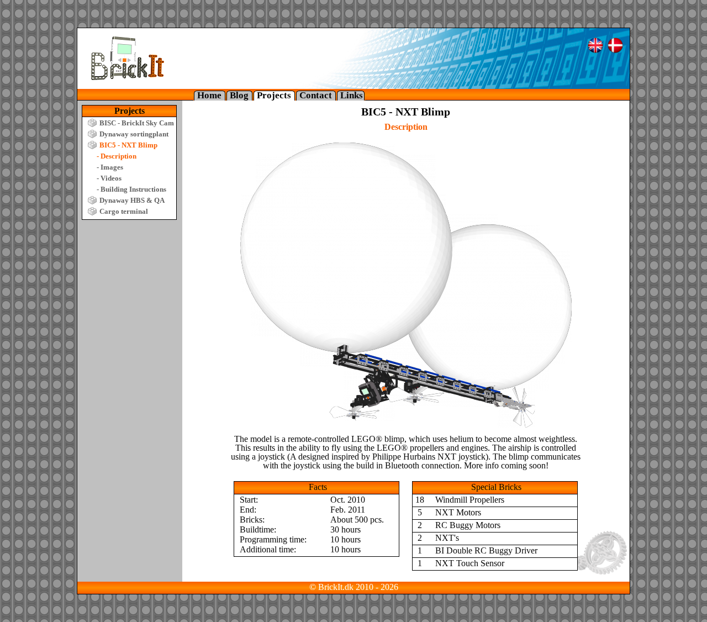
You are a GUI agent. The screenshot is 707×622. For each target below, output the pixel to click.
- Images (110, 167)
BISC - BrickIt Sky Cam (136, 123)
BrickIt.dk (336, 587)
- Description (116, 156)
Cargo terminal (123, 211)
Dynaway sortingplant (133, 134)
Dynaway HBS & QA (132, 200)
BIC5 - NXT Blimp (128, 145)
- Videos (109, 178)
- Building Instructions (131, 189)
